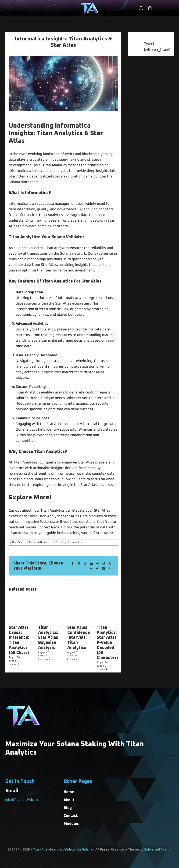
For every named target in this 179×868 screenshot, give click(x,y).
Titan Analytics (19, 542)
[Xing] (104, 568)
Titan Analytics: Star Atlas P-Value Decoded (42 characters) (108, 642)
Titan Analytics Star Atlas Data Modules (70, 516)
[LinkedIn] (91, 563)
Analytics (77, 542)
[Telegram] (104, 563)
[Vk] (97, 568)
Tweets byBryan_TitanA (157, 47)
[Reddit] (85, 563)
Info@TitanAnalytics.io (22, 799)
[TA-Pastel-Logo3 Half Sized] (89, 3)
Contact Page (48, 527)
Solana (87, 849)
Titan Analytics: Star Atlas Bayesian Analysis (48, 637)
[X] (79, 563)
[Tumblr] (110, 563)
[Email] (110, 568)
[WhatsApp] (98, 563)
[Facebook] (72, 563)
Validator (69, 849)
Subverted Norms (157, 849)
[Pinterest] (91, 568)
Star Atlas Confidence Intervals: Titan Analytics (78, 637)
